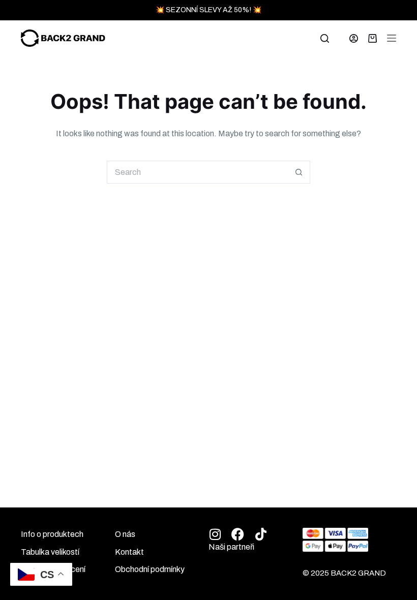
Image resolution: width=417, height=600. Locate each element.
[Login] (353, 38)
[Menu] (391, 38)
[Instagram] (214, 534)
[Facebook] (237, 534)
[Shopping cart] (372, 38)
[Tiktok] (260, 534)
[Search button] (298, 172)
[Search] (324, 38)
